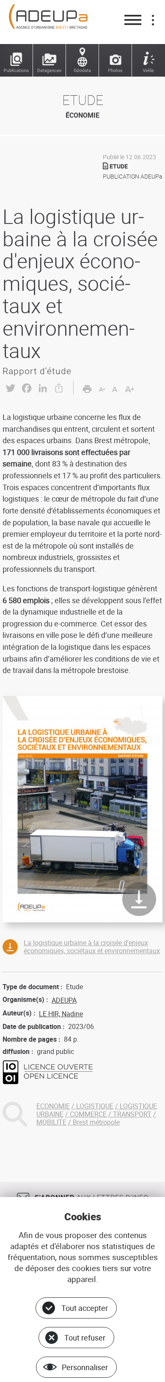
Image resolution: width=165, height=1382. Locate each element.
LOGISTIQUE (94, 1106)
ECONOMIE (53, 1106)
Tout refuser (84, 1337)
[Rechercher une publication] (16, 60)
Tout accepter (84, 1308)
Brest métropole (96, 1122)
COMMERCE (88, 1114)
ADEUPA (64, 1000)
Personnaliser (85, 1367)
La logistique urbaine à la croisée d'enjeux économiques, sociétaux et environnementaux (92, 946)
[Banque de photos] (115, 60)
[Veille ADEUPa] (148, 60)
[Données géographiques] (82, 60)
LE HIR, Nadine (61, 1013)
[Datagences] (49, 60)
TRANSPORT (132, 1114)
